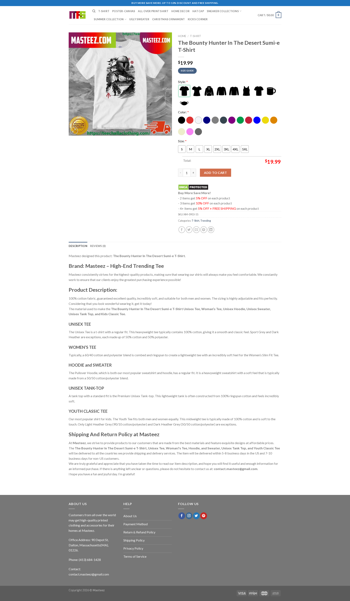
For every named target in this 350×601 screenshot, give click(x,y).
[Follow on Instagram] (189, 515)
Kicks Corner (198, 19)
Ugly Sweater (139, 19)
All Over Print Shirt (153, 11)
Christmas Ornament (168, 19)
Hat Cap (198, 11)
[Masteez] (77, 15)
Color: (183, 112)
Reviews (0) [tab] (98, 246)
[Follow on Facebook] (181, 515)
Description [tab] (78, 246)
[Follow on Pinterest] (203, 515)
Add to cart (215, 172)
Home (182, 36)
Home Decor (180, 11)
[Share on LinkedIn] (211, 229)
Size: (182, 141)
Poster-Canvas (123, 11)
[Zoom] (74, 131)
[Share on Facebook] (181, 229)
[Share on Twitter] (189, 229)
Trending (205, 220)
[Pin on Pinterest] (203, 229)
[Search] (93, 11)
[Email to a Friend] (196, 229)
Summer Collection (109, 19)
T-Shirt (103, 11)
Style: (183, 82)
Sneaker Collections (223, 11)
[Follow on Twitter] (196, 515)
